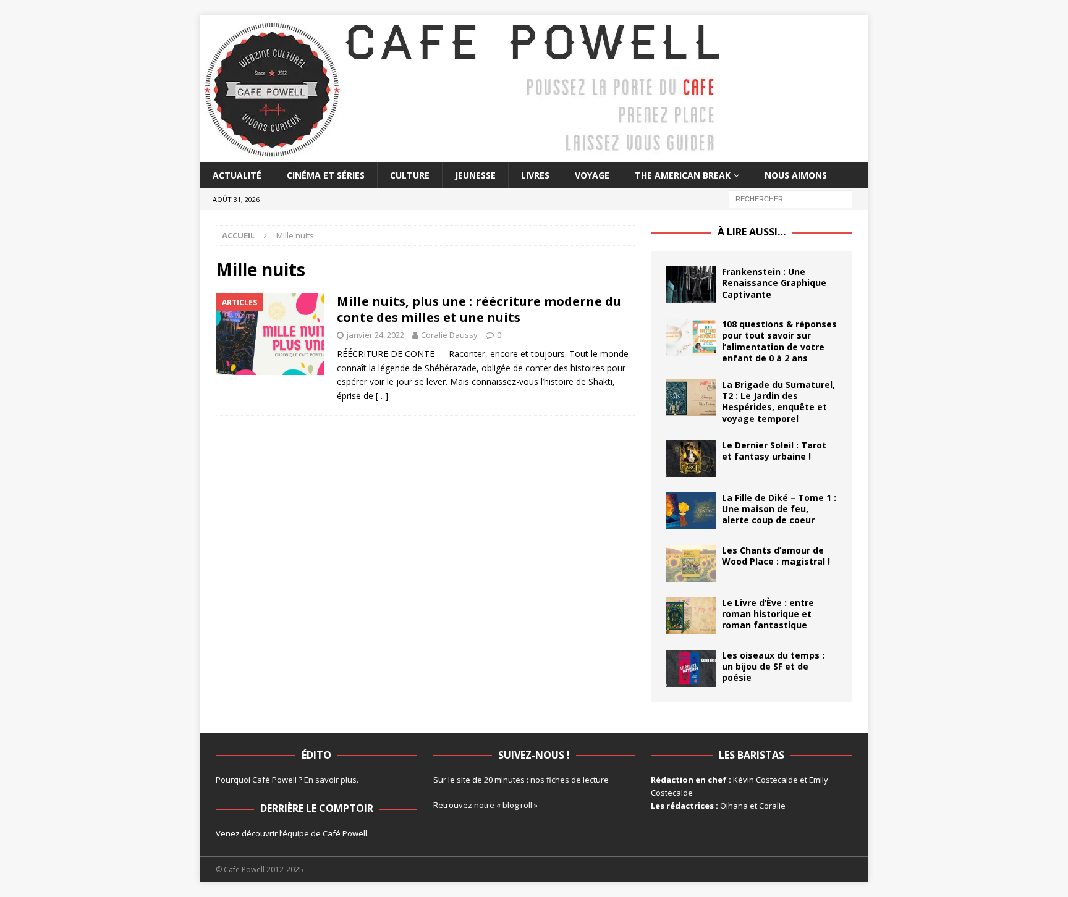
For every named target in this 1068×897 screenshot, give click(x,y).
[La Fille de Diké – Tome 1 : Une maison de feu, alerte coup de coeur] (691, 510)
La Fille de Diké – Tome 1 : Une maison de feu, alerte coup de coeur (779, 509)
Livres (535, 175)
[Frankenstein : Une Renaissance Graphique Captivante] (691, 284)
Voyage (592, 175)
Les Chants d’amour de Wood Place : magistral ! (776, 555)
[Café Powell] (463, 155)
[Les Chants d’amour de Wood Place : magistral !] (691, 563)
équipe (295, 833)
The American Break (683, 175)
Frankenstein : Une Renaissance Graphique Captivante (774, 283)
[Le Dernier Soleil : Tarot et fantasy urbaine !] (691, 458)
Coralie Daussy (449, 334)
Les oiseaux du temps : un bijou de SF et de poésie (773, 666)
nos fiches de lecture (569, 779)
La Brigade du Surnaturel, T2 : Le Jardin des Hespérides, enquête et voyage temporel (778, 401)
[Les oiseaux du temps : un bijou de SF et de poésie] (691, 668)
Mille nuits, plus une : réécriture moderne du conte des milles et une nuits (479, 309)
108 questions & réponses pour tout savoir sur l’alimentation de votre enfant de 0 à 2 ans (779, 341)
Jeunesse (475, 175)
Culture (410, 175)
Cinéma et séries (326, 175)
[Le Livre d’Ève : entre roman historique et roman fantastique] (691, 615)
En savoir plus (330, 779)
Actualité (237, 175)
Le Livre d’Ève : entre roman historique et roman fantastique (768, 614)
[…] (382, 396)
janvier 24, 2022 (375, 334)
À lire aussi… (752, 231)
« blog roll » (517, 805)
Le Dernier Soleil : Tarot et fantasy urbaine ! (774, 450)
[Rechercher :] (790, 198)
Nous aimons (796, 175)
